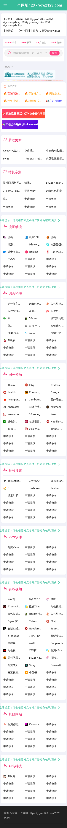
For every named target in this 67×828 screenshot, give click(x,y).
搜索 (54, 53)
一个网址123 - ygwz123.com (37, 5)
